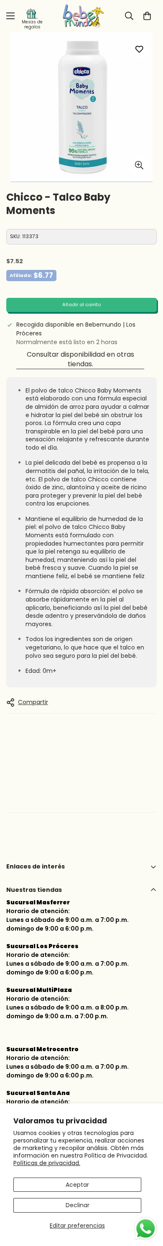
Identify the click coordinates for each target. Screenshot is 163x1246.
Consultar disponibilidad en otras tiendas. (80, 359)
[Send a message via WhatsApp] (145, 1229)
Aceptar (77, 1185)
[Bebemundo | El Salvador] (81, 16)
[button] (147, 15)
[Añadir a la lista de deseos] (139, 49)
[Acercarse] (139, 165)
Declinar (77, 1205)
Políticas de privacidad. (46, 1163)
